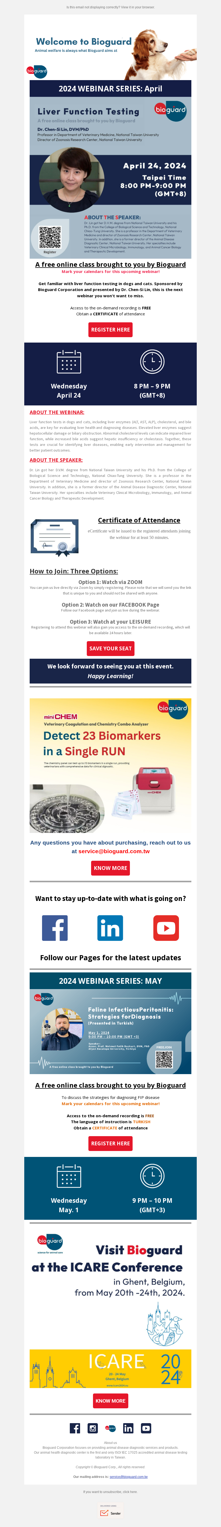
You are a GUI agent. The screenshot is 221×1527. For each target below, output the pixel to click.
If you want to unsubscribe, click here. (110, 1492)
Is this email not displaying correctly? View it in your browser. (111, 7)
